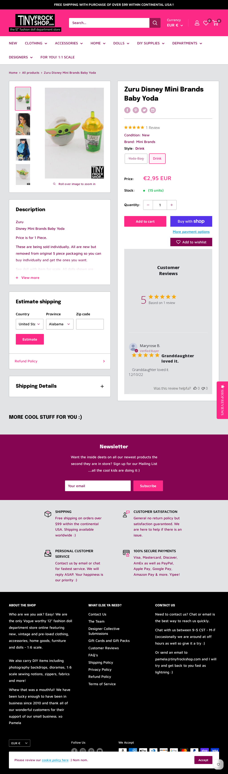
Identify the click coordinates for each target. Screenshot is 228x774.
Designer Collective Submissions (104, 631)
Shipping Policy (100, 662)
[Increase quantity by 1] (171, 205)
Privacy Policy (100, 669)
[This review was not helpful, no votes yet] (203, 388)
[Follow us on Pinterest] (91, 751)
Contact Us (97, 614)
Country (22, 314)
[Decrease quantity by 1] (148, 205)
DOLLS (118, 43)
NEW (13, 43)
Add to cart (145, 221)
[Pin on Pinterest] (136, 110)
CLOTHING (33, 43)
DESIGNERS (18, 57)
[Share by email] (153, 110)
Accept (203, 760)
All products (30, 72)
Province (53, 314)
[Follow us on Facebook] (74, 751)
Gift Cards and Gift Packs (109, 641)
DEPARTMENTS (184, 43)
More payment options (191, 232)
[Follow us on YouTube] (100, 751)
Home (13, 72)
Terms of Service (102, 684)
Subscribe (148, 486)
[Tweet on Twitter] (144, 110)
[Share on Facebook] (127, 110)
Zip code (83, 314)
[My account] (197, 22)
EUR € (15, 743)
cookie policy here (55, 760)
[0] (206, 22)
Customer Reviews (103, 648)
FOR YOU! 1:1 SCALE (58, 57)
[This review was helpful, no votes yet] (195, 388)
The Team (96, 621)
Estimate (29, 339)
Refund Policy (26, 361)
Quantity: (132, 205)
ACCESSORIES (66, 43)
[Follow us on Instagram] (83, 751)
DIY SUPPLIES (148, 43)
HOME (96, 43)
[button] (191, 242)
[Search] (155, 23)
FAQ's (93, 655)
